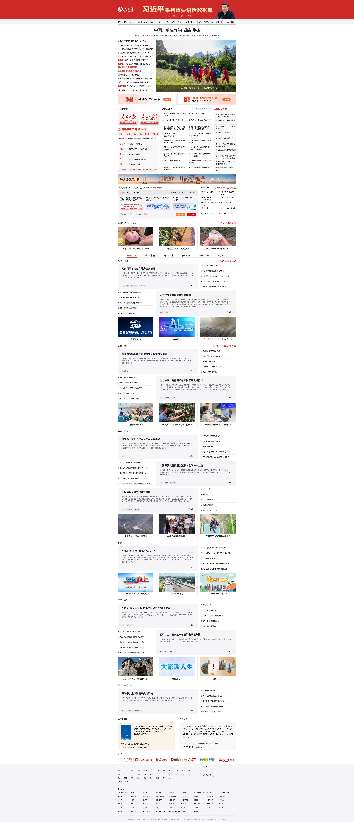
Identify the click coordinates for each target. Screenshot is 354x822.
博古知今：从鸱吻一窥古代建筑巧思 (213, 615)
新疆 (157, 778)
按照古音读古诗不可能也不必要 (128, 398)
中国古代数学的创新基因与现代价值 (130, 388)
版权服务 (187, 819)
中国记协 (183, 796)
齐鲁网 (145, 807)
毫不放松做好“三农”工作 (197, 113)
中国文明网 (222, 796)
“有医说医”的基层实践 (208, 361)
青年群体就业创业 (208, 213)
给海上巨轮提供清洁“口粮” (209, 265)
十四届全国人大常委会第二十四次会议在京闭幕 (135, 56)
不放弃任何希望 (146, 79)
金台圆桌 (177, 339)
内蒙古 (145, 770)
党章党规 (146, 138)
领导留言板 (123, 187)
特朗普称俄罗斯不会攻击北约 (210, 436)
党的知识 (153, 138)
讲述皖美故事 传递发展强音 (135, 593)
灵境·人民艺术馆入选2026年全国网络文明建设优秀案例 (201, 743)
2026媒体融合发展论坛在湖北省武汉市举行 (135, 744)
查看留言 (180, 214)
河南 (138, 774)
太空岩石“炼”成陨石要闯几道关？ (129, 297)
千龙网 (120, 807)
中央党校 (209, 792)
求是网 (120, 804)
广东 (157, 774)
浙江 (183, 770)
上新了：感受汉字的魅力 (209, 610)
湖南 (151, 774)
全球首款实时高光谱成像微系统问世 (130, 292)
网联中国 (186, 255)
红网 (157, 807)
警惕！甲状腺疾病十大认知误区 (211, 696)
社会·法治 (125, 371)
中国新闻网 (184, 800)
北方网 (208, 807)
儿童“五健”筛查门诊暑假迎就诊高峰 (212, 701)
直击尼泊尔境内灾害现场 (136, 536)
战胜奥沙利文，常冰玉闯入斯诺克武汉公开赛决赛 (226, 163)
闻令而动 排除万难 (207, 494)
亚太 (166, 482)
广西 (164, 774)
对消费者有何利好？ (170, 136)
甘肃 (138, 778)
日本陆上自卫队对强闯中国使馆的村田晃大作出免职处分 (226, 145)
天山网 (170, 807)
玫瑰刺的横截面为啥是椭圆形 (127, 308)
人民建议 (133, 187)
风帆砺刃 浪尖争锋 (207, 500)
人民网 (182, 719)
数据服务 (194, 819)
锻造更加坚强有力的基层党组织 (138, 149)
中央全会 (122, 138)
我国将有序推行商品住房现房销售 (226, 120)
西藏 (125, 778)
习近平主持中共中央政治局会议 (132, 41)
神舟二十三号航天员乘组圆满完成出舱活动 (134, 82)
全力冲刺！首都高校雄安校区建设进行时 (181, 380)
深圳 (164, 778)
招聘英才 (157, 819)
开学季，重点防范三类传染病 (137, 693)
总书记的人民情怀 (208, 192)
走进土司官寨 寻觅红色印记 (135, 679)
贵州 (189, 774)
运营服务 (172, 819)
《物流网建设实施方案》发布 (210, 351)
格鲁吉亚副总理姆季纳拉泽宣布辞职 (130, 478)
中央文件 (188, 16)
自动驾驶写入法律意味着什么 (127, 313)
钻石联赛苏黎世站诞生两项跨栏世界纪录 (131, 647)
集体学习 (138, 138)
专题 (119, 79)
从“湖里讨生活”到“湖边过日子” (138, 551)
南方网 (221, 807)
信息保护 (216, 819)
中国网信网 (209, 796)
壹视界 (147, 134)
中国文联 (133, 811)
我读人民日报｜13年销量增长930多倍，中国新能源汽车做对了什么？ (226, 157)
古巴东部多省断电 (207, 446)
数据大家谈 (136, 339)
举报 (217, 22)
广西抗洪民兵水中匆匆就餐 (177, 248)
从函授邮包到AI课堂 (136, 424)
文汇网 (196, 807)
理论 (123, 144)
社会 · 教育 (150, 255)
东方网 (183, 811)
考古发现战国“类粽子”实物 (126, 377)
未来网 (221, 804)
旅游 (128, 625)
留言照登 (193, 192)
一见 (140, 134)
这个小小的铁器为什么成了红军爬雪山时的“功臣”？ (226, 127)
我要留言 (191, 214)
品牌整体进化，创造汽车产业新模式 (180, 35)
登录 (232, 22)
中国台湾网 (197, 804)
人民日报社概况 (132, 819)
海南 (170, 774)
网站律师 (209, 819)
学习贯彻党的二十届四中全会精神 (208, 198)
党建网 (196, 811)
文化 (123, 625)
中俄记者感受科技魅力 (177, 536)
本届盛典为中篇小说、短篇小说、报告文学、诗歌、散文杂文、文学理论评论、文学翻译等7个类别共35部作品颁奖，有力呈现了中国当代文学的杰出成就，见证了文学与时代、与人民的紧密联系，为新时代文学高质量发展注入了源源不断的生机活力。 (157, 615)
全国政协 (133, 796)
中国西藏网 (209, 804)
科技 (161, 312)
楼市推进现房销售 (169, 133)
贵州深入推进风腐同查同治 (137, 159)
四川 (183, 774)
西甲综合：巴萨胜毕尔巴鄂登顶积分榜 (180, 634)
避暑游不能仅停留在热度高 (210, 621)
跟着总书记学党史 (178, 16)
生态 (166, 312)
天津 (125, 770)
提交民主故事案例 (158, 188)
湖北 (144, 774)
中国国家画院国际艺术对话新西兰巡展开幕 (215, 457)
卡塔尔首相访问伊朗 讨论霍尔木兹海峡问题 (215, 452)
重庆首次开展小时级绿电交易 (218, 424)
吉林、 (187, 198)
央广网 (158, 804)
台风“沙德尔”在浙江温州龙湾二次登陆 (226, 169)
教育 (126, 346)
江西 (125, 774)
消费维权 (142, 286)
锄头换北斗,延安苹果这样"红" (128, 75)
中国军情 (137, 509)
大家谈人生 (177, 679)
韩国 (210, 770)
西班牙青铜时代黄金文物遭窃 (210, 441)
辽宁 (151, 770)
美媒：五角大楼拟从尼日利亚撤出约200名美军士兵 (134, 484)
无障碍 (212, 22)
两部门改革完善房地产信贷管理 (138, 268)
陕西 (132, 778)
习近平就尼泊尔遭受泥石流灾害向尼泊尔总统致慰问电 (135, 49)
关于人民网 (142, 819)
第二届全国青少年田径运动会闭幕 (129, 632)
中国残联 (120, 811)
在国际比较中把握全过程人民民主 (135, 60)
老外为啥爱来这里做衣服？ (172, 160)
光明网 (145, 800)
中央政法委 (159, 792)
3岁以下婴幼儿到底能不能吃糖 (211, 711)
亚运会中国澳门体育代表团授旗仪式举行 (131, 653)
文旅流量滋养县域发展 (208, 626)
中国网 (196, 800)
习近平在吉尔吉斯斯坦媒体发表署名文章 (133, 45)
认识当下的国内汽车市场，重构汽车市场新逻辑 (205, 35)
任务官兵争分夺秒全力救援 (136, 492)
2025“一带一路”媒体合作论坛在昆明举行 (134, 747)
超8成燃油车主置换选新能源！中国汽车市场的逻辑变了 (226, 115)
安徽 (189, 770)
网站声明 (201, 819)
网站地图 (208, 775)
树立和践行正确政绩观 (228, 197)
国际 (120, 431)
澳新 (218, 770)
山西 (138, 770)
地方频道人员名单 (123, 782)
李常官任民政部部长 (135, 154)
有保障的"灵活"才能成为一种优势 (139, 86)
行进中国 (205, 208)
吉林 (157, 770)
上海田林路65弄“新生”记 (209, 558)
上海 (170, 770)
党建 (123, 149)
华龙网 (133, 807)
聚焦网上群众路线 (174, 192)
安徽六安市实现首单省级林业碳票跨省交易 (215, 563)
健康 (123, 710)
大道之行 (155, 134)
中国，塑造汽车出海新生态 (177, 30)
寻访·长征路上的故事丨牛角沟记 (199, 167)
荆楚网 (183, 807)
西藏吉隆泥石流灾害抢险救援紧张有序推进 (144, 354)
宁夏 (151, 778)
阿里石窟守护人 (206, 605)
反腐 (123, 159)
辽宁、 (182, 198)
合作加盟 (179, 819)
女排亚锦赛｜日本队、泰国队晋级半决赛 (131, 642)
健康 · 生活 (222, 255)
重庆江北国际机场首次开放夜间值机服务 (214, 569)
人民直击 (223, 213)
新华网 (120, 800)
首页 (119, 22)
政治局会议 (130, 138)
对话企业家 (125, 286)
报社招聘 (150, 819)
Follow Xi (167, 16)
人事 (123, 154)
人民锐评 (139, 22)
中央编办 (183, 792)
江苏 (176, 770)
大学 (173, 397)
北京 (119, 770)
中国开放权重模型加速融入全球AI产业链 (181, 465)
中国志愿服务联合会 (174, 811)
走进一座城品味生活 (218, 593)
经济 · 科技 (132, 255)
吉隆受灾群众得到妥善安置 (131, 79)
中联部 (145, 792)
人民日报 (122, 719)
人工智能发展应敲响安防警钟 (175, 295)
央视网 (133, 800)
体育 (133, 625)
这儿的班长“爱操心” (207, 505)
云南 (177, 200)
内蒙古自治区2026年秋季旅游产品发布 (213, 548)
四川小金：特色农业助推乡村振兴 (177, 424)
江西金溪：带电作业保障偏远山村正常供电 (198, 88)
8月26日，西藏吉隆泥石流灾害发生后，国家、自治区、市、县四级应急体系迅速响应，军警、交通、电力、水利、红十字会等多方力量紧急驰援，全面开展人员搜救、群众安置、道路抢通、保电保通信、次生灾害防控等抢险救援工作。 (157, 361)
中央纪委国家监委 (123, 792)
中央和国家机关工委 (199, 792)
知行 (128, 134)
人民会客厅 (134, 286)
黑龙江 (164, 770)
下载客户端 (145, 188)
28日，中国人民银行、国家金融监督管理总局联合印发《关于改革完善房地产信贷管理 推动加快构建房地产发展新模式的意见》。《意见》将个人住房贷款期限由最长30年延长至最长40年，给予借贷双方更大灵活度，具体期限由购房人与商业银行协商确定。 (157, 275)
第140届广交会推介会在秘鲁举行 (129, 462)
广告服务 (164, 819)
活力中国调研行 (226, 203)
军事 (126, 431)
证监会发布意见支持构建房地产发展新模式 (215, 276)
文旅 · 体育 (204, 255)
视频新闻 (122, 223)
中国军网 (183, 804)
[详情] (187, 737)
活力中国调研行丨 (195, 140)
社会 (120, 346)
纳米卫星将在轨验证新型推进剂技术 (130, 303)
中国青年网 (209, 800)
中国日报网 (172, 800)
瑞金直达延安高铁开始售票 (149, 90)
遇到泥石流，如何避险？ (223, 132)
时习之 (121, 134)
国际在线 (171, 804)
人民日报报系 (124, 108)
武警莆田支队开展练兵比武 (218, 536)
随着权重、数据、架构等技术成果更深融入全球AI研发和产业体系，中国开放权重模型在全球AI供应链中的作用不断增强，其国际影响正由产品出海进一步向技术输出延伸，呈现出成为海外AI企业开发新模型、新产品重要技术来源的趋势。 (195, 472)
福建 (119, 774)
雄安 (170, 778)
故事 (134, 134)
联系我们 (223, 819)
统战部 (133, 792)
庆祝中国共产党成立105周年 (227, 193)
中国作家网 (146, 811)
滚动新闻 (167, 397)
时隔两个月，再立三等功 (209, 510)
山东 (132, 774)
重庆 (176, 774)
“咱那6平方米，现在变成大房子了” (212, 356)
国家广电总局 (160, 796)
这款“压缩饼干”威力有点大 (218, 248)
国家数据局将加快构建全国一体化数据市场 (215, 287)
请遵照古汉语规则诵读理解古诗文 (129, 383)
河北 (132, 770)
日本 (202, 770)
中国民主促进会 (160, 811)
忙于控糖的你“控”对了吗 (209, 690)
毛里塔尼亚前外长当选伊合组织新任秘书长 (132, 473)
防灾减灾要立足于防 (135, 144)
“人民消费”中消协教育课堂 (134, 710)
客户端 (206, 22)
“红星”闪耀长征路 (134, 164)
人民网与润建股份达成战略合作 (193, 747)
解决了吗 (185, 192)
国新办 (196, 796)
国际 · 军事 (169, 255)
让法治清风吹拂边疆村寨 (209, 372)
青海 (144, 778)
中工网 (145, 804)
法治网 (133, 804)
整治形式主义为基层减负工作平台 (132, 169)
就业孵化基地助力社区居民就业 (211, 367)
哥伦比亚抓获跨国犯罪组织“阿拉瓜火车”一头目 (133, 468)
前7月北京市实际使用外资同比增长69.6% (214, 281)
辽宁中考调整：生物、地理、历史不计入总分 (215, 553)
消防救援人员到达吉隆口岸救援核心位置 (226, 151)
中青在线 (221, 800)
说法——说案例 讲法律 (228, 208)
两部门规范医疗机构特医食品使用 (212, 706)
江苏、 (191, 198)
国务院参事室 (172, 796)
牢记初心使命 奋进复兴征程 (209, 204)
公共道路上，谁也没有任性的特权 (226, 138)
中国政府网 (146, 796)
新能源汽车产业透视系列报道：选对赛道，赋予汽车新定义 (152, 35)
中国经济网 (159, 800)
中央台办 (171, 792)
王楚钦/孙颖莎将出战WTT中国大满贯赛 (131, 637)
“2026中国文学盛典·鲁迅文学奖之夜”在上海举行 (147, 608)
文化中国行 (218, 679)
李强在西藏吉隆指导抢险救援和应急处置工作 (133, 53)
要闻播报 (166, 108)
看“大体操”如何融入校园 (126, 393)
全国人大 (120, 796)
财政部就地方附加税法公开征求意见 (213, 271)
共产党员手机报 (151, 169)
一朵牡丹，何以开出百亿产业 (136, 248)
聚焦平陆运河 (177, 593)
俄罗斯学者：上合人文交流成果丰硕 (141, 439)
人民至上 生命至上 (207, 489)
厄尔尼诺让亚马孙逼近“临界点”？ (218, 339)
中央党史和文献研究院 (225, 792)
